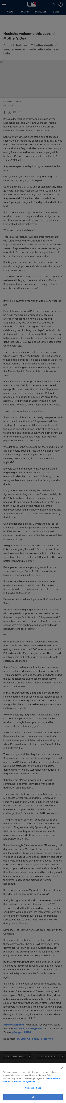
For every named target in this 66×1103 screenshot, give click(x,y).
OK (33, 1097)
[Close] (62, 1067)
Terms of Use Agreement (24, 1081)
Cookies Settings (33, 1088)
